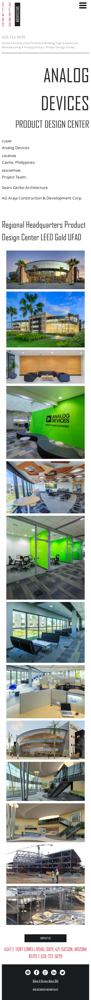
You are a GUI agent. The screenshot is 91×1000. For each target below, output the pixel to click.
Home (6, 43)
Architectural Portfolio (27, 43)
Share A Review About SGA (45, 981)
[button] (83, 5)
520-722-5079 (13, 37)
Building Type (53, 43)
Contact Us (45, 938)
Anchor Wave (52, 989)
